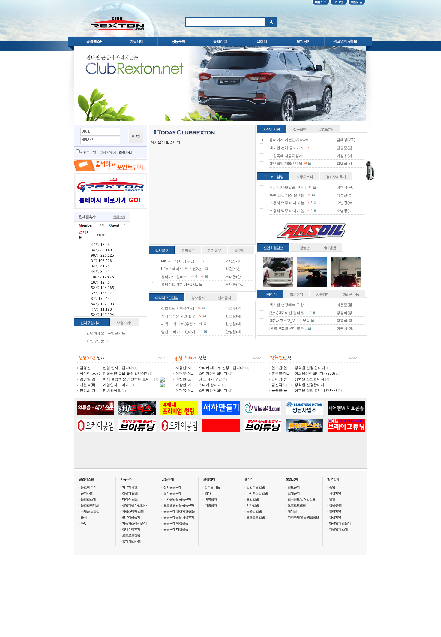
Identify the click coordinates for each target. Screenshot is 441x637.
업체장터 (296, 294)
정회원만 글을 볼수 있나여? (125, 373)
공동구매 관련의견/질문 (179, 511)
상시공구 (161, 251)
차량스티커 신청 (133, 511)
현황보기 (119, 217)
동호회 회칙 (88, 487)
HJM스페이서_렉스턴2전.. (182, 269)
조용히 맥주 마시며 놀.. (287, 203)
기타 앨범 (252, 505)
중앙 (332, 487)
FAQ (83, 523)
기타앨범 (329, 248)
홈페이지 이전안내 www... (289, 140)
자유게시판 (271, 129)
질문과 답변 (130, 493)
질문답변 (299, 129)
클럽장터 (209, 479)
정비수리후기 (336, 177)
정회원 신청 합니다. (310, 368)
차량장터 (322, 294)
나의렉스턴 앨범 (257, 493)
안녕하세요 (112, 390)
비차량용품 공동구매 (177, 499)
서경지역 (335, 493)
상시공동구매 (173, 487)
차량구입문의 (97, 341)
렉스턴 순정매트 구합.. (287, 305)
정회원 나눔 (212, 487)
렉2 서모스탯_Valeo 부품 (289, 320)
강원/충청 (335, 505)
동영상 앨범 (254, 511)
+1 (200, 323)
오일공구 (188, 251)
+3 (202, 260)
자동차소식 (304, 177)
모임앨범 (303, 248)
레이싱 (292, 511)
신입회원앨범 (273, 248)
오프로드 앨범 (255, 517)
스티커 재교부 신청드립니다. (221, 368)
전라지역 (335, 511)
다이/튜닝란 (130, 499)
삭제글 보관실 (90, 511)
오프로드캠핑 (273, 177)
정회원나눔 (351, 294)
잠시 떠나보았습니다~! (287, 187)
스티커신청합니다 (213, 373)
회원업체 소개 (338, 529)
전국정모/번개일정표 (301, 499)
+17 (310, 202)
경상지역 (335, 517)
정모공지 (198, 298)
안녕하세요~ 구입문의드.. (106, 333)
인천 (332, 499)
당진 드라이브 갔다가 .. (179, 332)
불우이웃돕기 (131, 517)
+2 (200, 315)
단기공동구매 (173, 493)
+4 (202, 276)
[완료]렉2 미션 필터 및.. (288, 313)
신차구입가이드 (92, 323)
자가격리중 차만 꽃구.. (179, 316)
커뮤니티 (126, 479)
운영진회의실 (90, 505)
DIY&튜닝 (327, 129)
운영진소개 (88, 499)
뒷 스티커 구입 (210, 379)
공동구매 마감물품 (176, 529)
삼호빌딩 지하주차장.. (178, 308)
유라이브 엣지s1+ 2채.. (179, 284)
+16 (310, 210)
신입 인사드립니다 (118, 368)
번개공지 (224, 298)
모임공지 (292, 479)
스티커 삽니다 (210, 385)
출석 (84, 517)
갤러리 (249, 479)
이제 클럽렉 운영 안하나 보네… (128, 379)
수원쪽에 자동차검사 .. (287, 156)
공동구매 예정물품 (176, 523)
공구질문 (241, 251)
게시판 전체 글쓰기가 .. (287, 148)
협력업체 (333, 479)
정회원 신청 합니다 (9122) (316, 390)
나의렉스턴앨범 (166, 298)
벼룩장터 (270, 294)
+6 (199, 307)
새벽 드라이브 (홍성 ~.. (179, 324)
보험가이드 (125, 323)
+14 (309, 187)
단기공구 (214, 251)
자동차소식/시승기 (134, 523)
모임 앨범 (252, 499)
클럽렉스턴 (86, 479)
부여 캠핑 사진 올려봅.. (287, 195)
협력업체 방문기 (340, 523)
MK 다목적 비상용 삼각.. (180, 261)
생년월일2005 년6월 (285, 164)
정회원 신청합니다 (309, 379)
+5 (309, 194)
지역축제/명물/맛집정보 (303, 517)
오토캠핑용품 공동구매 (179, 505)
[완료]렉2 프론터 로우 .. (288, 328)
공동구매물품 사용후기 (179, 517)
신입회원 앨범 (255, 487)
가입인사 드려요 (116, 385)
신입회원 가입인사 (134, 505)
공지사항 (87, 493)
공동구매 (168, 479)
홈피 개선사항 (131, 541)
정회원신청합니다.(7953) (315, 373)
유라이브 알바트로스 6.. (180, 277)
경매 (208, 493)
